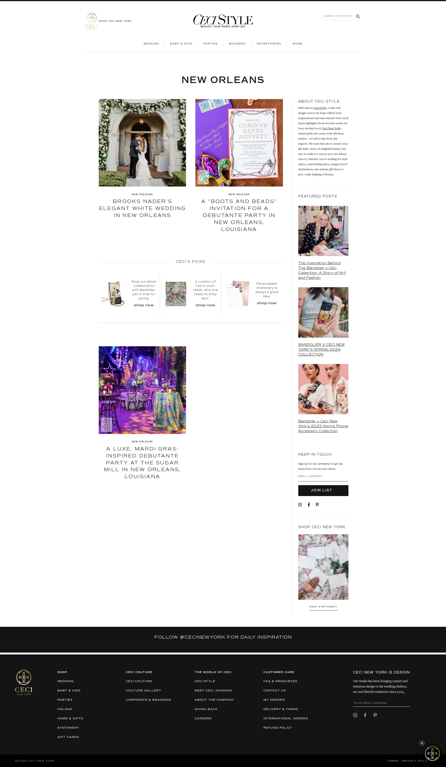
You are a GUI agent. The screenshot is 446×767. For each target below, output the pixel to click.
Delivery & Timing (280, 709)
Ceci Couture (139, 681)
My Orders (274, 700)
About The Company (214, 700)
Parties (210, 44)
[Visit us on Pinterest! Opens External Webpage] (317, 505)
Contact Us (274, 690)
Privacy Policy (416, 761)
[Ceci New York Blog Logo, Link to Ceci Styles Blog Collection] (223, 21)
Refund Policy (277, 728)
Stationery (68, 728)
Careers (203, 718)
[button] (432, 753)
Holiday (65, 709)
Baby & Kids (181, 44)
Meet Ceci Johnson (213, 690)
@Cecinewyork (202, 637)
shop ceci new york (115, 21)
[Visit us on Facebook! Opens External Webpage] (309, 505)
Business (237, 44)
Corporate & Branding (148, 700)
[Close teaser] (422, 743)
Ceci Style (320, 108)
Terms (393, 761)
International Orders (285, 718)
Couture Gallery (143, 690)
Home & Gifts (70, 718)
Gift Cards (68, 737)
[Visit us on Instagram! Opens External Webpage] (300, 505)
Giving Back (206, 709)
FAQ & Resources (280, 681)
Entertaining (269, 44)
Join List (322, 490)
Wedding (151, 44)
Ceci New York (331, 128)
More (300, 43)
